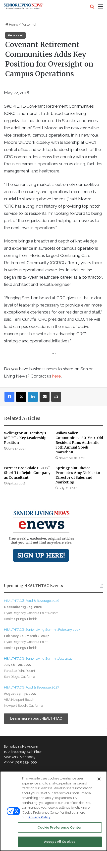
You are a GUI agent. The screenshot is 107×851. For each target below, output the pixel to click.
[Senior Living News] (24, 6)
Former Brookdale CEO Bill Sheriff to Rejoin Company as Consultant (27, 473)
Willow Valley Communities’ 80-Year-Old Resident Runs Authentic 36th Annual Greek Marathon (79, 442)
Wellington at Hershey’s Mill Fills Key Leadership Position (25, 438)
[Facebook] (9, 397)
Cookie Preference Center (60, 827)
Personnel (28, 24)
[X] (21, 397)
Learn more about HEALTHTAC (36, 718)
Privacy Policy (40, 817)
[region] (53, 811)
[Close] (99, 779)
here (56, 376)
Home (13, 24)
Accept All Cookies (59, 842)
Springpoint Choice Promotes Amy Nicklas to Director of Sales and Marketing (77, 475)
